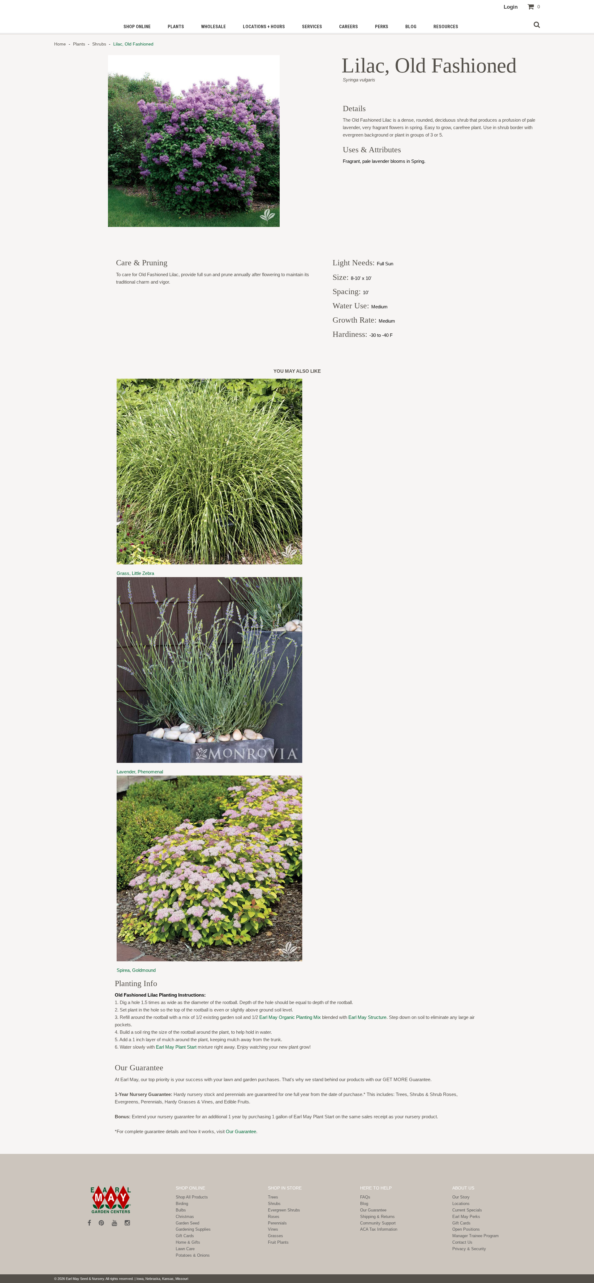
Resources (445, 26)
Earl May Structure (367, 1017)
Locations (461, 1203)
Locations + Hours (264, 26)
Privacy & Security (469, 1248)
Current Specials (467, 1210)
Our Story (461, 1197)
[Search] (537, 25)
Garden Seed (187, 1223)
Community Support (378, 1223)
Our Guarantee (241, 1131)
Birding (182, 1203)
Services (312, 26)
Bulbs (181, 1210)
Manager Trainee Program (475, 1235)
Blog (410, 26)
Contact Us (462, 1242)
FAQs (365, 1197)
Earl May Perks (466, 1216)
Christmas (185, 1216)
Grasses (275, 1235)
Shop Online (137, 26)
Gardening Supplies (193, 1229)
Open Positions (466, 1229)
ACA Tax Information (378, 1229)
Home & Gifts (188, 1242)
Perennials (277, 1223)
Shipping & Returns (377, 1216)
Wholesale (213, 26)
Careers (348, 26)
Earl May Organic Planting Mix (290, 1017)
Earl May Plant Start (176, 1047)
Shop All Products (192, 1197)
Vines (273, 1229)
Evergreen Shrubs (284, 1210)
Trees (273, 1197)
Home (60, 43)
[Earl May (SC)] (111, 1199)
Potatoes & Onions (193, 1255)
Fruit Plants (278, 1242)
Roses (273, 1216)
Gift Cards (185, 1235)
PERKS (381, 26)
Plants (176, 26)
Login (511, 7)
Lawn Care (185, 1248)
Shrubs (99, 43)
